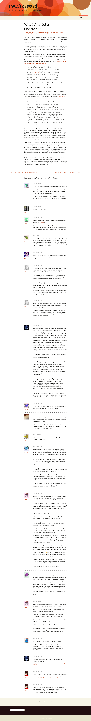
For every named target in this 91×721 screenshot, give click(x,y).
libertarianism (43, 33)
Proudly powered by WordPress (45, 718)
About (15, 18)
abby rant (37, 33)
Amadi (25, 223)
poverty (61, 32)
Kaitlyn (25, 499)
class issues (35, 32)
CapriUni (26, 271)
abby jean (50, 33)
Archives (22, 18)
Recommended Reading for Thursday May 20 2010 (67, 172)
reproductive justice (28, 33)
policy (54, 32)
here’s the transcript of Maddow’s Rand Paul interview (51, 677)
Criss (25, 212)
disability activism (42, 32)
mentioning (35, 72)
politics (57, 32)
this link (42, 222)
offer (37, 85)
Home (10, 18)
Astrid (25, 421)
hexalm (25, 331)
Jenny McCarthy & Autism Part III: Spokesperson (23, 172)
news (51, 32)
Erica (25, 644)
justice (48, 32)
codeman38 (26, 677)
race (65, 32)
